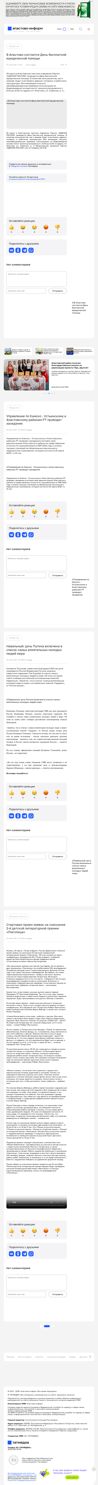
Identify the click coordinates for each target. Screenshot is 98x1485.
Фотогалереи (25, 1357)
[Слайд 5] (54, 393)
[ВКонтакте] (11, 250)
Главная (10, 1357)
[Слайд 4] (51, 393)
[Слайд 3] (49, 393)
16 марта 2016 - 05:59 (14, 660)
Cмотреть (72, 1477)
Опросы (39, 1357)
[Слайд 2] (46, 393)
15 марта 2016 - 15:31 (14, 938)
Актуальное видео (56, 1357)
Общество (14, 46)
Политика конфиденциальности (22, 1480)
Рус (59, 29)
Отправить (57, 291)
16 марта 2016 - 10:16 (14, 430)
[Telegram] (24, 250)
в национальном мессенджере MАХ (27, 179)
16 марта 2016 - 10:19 (14, 65)
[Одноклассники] (18, 250)
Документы (85, 1357)
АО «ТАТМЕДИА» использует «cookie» (24, 1475)
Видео (72, 1357)
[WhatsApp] (31, 250)
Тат (72, 29)
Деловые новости (18, 916)
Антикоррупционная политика (21, 1473)
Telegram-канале (19, 166)
